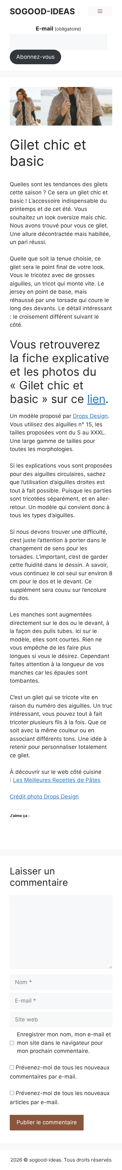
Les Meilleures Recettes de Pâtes (57, 780)
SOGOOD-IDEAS (42, 11)
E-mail (58, 28)
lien (96, 399)
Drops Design (90, 416)
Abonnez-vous (35, 57)
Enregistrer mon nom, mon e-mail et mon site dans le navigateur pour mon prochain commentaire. (64, 1042)
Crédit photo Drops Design (44, 796)
